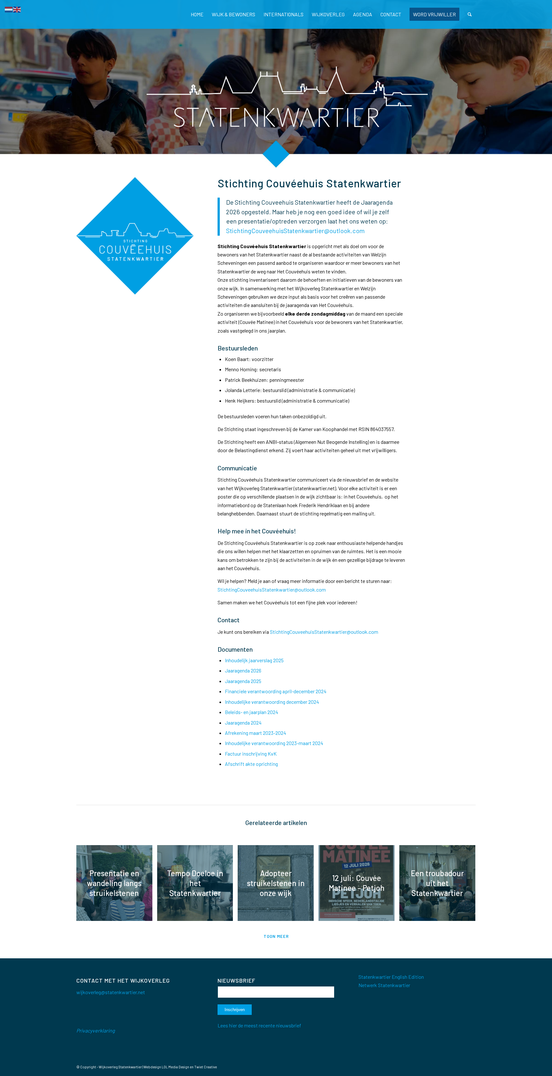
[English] (17, 9)
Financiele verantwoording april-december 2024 (275, 691)
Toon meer (276, 936)
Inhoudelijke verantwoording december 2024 (272, 702)
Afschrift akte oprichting (251, 764)
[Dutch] (9, 9)
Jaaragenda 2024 (243, 722)
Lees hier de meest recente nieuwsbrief (259, 1025)
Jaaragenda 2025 (243, 681)
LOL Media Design (175, 1067)
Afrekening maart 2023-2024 (255, 733)
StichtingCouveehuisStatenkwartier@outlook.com (324, 632)
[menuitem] (197, 14)
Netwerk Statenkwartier (384, 985)
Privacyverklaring (95, 1030)
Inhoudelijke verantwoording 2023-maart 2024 (274, 743)
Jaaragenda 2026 (243, 670)
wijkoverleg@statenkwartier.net (110, 992)
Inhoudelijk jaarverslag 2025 (254, 660)
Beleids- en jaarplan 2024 (251, 712)
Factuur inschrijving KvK (251, 753)
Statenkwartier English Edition (391, 977)
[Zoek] (470, 14)
